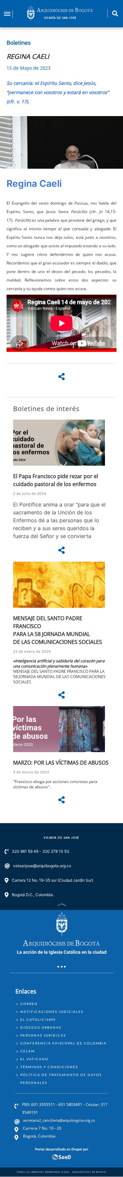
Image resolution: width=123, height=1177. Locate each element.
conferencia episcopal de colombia (63, 1043)
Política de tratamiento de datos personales (61, 1079)
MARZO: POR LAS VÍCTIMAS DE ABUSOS (61, 762)
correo (29, 1004)
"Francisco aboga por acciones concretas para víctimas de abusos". (55, 784)
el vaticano (34, 1059)
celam (27, 1051)
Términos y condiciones (49, 1067)
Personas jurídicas (43, 1035)
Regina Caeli (34, 183)
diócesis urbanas (40, 1027)
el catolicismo (38, 1019)
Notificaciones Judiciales (51, 1012)
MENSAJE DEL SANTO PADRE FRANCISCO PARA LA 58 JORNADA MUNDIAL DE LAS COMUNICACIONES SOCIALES (59, 677)
